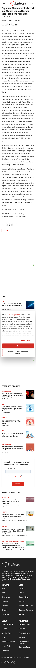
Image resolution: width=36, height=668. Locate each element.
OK (18, 346)
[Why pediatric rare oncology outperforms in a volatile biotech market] (30, 421)
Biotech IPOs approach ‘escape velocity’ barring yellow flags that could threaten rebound (12, 305)
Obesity (4, 512)
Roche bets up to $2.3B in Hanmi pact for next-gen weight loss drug (13, 516)
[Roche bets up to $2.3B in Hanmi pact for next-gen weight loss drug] (30, 513)
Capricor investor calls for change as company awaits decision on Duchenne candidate (13, 545)
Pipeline (4, 526)
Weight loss (6, 497)
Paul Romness (5, 425)
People (5, 230)
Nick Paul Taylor (6, 399)
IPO (3, 301)
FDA (3, 404)
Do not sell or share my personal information (18, 352)
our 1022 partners (14, 315)
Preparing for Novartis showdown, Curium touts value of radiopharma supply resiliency (12, 395)
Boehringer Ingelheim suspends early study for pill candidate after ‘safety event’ (13, 531)
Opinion (4, 417)
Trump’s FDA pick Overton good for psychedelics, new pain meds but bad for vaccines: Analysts (12, 434)
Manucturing (6, 391)
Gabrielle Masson (6, 309)
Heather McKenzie (6, 439)
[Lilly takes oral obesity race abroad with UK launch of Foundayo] (30, 499)
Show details (25, 340)
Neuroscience (7, 444)
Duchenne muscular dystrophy (13, 541)
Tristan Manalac (6, 412)
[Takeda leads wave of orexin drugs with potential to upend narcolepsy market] (30, 447)
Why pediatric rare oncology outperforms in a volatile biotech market (11, 421)
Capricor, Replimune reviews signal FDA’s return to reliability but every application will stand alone (12, 408)
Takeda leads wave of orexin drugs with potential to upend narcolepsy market (12, 448)
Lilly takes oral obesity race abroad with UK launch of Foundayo (11, 501)
